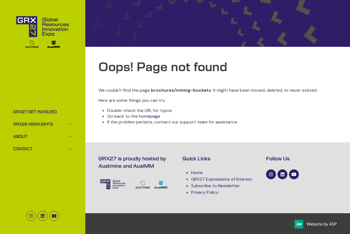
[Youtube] (54, 216)
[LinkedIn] (43, 216)
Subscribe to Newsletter (215, 186)
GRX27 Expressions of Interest (221, 179)
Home (197, 172)
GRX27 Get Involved (35, 112)
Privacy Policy (204, 192)
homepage (149, 116)
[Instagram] (31, 216)
